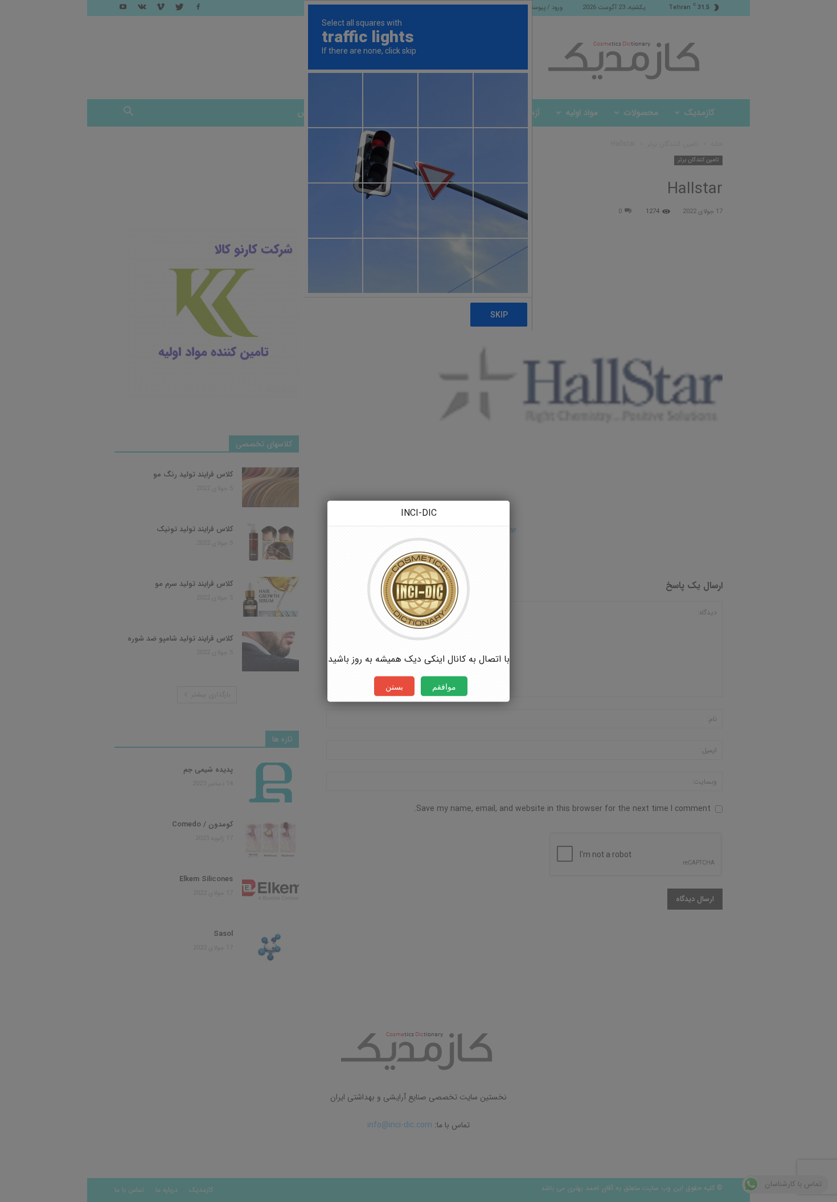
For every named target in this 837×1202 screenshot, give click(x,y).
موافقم (444, 686)
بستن (394, 686)
